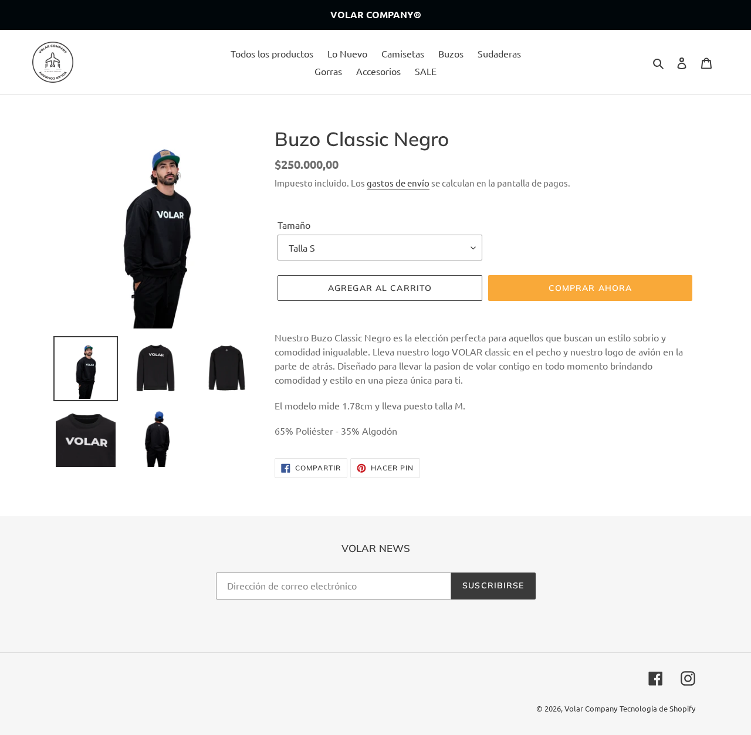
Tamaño (294, 225)
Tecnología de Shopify (657, 708)
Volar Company (590, 708)
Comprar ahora (590, 288)
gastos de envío (398, 182)
